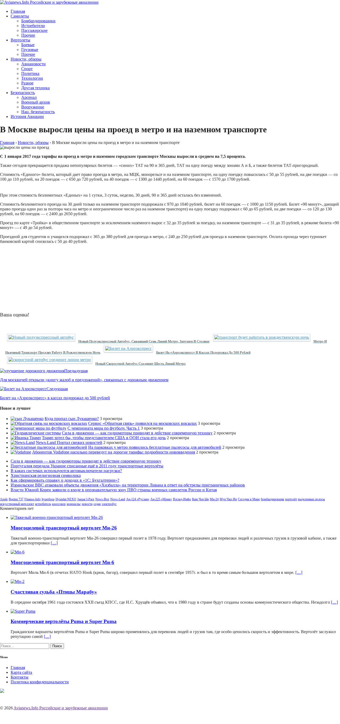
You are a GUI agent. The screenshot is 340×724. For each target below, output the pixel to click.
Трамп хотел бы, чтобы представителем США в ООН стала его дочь (104, 437)
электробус (109, 504)
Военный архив (35, 102)
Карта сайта (21, 672)
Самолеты (20, 16)
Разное (27, 83)
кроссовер (59, 504)
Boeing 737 (16, 499)
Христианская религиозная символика (46, 475)
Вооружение (32, 107)
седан (97, 504)
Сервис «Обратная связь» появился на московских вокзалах (142, 423)
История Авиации (27, 116)
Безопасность (23, 92)
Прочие (28, 35)
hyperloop (48, 499)
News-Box (102, 499)
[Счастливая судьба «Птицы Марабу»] (17, 581)
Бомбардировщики (38, 21)
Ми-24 (214, 499)
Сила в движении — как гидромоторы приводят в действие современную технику (137, 433)
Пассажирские (34, 30)
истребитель (43, 504)
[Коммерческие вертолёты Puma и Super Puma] (23, 611)
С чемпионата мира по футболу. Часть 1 (103, 428)
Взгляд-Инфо (182, 499)
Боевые (28, 45)
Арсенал (29, 97)
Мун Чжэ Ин (228, 499)
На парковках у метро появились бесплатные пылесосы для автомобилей (154, 447)
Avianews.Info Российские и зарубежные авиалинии (61, 708)
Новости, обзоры (26, 59)
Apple (4, 499)
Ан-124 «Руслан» (137, 499)
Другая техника (35, 88)
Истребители (33, 25)
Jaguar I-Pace (85, 499)
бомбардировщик (272, 499)
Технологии (32, 78)
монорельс (74, 504)
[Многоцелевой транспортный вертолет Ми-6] (17, 552)
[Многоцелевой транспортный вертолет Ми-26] (57, 517)
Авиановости (33, 64)
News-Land (117, 499)
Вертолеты (20, 40)
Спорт (27, 68)
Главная (18, 11)
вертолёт (291, 499)
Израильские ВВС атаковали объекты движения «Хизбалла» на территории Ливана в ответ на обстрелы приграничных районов (128, 485)
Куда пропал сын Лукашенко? (72, 418)
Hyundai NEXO (66, 499)
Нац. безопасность (38, 111)
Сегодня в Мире (249, 499)
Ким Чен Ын (200, 499)
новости (87, 504)
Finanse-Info (32, 499)
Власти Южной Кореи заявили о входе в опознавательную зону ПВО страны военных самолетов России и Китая (114, 490)
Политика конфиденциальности (40, 682)
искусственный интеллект (17, 504)
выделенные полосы (311, 499)
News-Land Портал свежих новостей (69, 442)
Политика (30, 73)
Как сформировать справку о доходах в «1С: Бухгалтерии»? (65, 480)
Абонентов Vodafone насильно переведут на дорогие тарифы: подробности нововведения (113, 452)
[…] (54, 543)
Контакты (19, 677)
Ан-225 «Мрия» (161, 499)
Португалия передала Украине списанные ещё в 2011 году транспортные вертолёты (87, 466)
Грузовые (29, 49)
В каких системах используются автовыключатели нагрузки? (66, 470)
